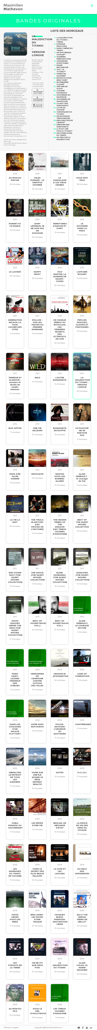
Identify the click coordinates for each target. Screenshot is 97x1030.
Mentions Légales (11, 1027)
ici (10, 141)
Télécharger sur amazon (38, 99)
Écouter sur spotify (37, 105)
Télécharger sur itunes (38, 92)
